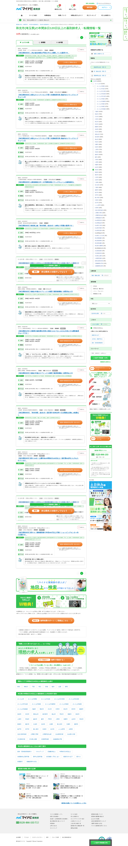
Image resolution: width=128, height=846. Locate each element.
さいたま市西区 (32, 699)
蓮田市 (76, 724)
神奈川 (26, 686)
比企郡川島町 (98, 228)
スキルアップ (40, 751)
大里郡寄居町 (45, 739)
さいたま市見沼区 (74, 699)
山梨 (59, 686)
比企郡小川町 (71, 734)
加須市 (19, 714)
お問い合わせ (53, 825)
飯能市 (81, 709)
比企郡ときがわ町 (99, 235)
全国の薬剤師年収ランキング (98, 821)
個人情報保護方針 (66, 837)
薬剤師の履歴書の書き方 (97, 816)
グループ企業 (55, 837)
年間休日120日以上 (65, 751)
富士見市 (59, 724)
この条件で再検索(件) (101, 842)
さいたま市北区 (45, 699)
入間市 (58, 719)
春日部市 (45, 714)
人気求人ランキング (76, 821)
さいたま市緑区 (77, 704)
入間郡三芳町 (34, 734)
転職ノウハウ (62, 15)
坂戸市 (19, 729)
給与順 (61, 42)
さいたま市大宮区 (59, 699)
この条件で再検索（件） (100, 358)
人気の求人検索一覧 (76, 823)
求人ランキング (91, 15)
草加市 (27, 719)
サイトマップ (53, 828)
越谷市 (35, 719)
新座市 (19, 724)
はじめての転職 (95, 818)
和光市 (81, 719)
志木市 (73, 719)
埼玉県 (95, 81)
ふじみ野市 (61, 729)
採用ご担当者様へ (90, 3)
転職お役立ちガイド (77, 15)
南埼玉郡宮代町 (99, 260)
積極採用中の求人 (32, 761)
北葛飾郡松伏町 (99, 266)
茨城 (46, 686)
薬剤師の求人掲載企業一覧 (77, 825)
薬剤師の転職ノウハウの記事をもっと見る (73, 803)
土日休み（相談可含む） (97, 339)
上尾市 (19, 719)
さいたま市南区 (64, 704)
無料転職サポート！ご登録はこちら (50, 621)
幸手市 (27, 729)
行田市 (58, 709)
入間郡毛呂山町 (47, 734)
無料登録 (89, 7)
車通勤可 (20, 761)
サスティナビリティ (37, 837)
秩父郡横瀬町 (98, 238)
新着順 (43, 42)
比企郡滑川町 (59, 734)
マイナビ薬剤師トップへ (56, 814)
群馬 (66, 686)
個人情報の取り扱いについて (57, 821)
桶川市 (27, 724)
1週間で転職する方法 (96, 823)
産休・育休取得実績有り (24, 751)
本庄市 (27, 714)
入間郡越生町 (98, 217)
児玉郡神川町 (21, 739)
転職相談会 (47, 15)
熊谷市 (42, 709)
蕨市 (42, 719)
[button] (81, 49)
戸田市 (50, 719)
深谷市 (77, 714)
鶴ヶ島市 (35, 729)
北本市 (43, 724)
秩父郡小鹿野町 (99, 245)
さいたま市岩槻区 (22, 709)
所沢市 (73, 709)
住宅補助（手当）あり (52, 756)
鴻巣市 (69, 714)
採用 (47, 837)
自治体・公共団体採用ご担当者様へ (59, 818)
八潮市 (51, 724)
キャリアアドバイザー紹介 (77, 818)
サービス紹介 (33, 15)
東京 (18, 686)
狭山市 (54, 714)
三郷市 (68, 724)
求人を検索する (105, 15)
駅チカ (79, 756)
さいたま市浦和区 (50, 704)
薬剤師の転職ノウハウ (97, 814)
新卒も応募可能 (37, 756)
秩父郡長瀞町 (98, 243)
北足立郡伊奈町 (22, 734)
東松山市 (35, 714)
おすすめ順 (25, 42)
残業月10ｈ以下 (68, 756)
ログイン (104, 7)
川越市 (34, 709)
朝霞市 (66, 719)
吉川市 (52, 729)
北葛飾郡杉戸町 (57, 739)
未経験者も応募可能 (23, 756)
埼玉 (40, 686)
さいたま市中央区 (22, 704)
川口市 (50, 709)
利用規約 (52, 823)
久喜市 (35, 724)
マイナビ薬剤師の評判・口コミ (99, 825)
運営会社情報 (74, 828)
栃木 (53, 686)
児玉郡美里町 (98, 250)
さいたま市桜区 (36, 704)
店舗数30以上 (52, 751)
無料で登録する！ (52, 660)
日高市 (44, 729)
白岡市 (71, 729)
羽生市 (62, 714)
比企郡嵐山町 (98, 223)
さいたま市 (20, 699)
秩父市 (65, 709)
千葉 (33, 686)
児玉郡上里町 (33, 739)
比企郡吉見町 (98, 230)
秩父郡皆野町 (98, 240)
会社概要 (18, 837)
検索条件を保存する (105, 361)
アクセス (26, 837)
